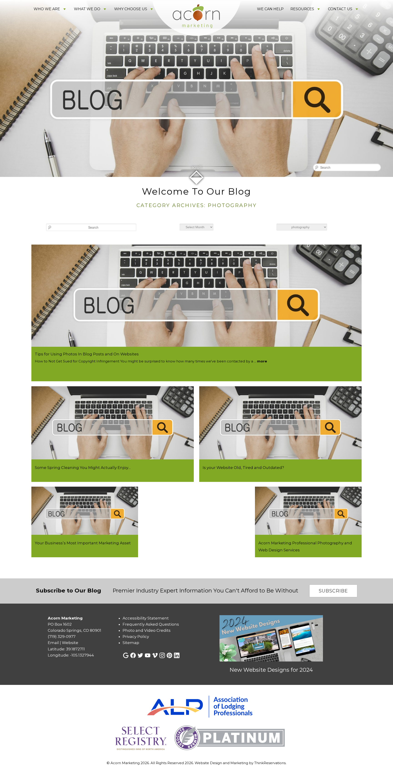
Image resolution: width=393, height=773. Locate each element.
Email (53, 642)
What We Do (87, 9)
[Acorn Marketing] (196, 42)
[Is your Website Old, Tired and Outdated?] (280, 458)
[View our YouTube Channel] (147, 655)
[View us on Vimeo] (155, 655)
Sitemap (131, 642)
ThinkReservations (270, 763)
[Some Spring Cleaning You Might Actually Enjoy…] (112, 458)
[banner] (196, 724)
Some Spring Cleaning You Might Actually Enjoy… (83, 467)
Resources (302, 9)
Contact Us (340, 9)
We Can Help (270, 9)
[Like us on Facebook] (133, 655)
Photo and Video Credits (147, 630)
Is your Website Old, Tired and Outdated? (243, 467)
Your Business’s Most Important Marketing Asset (83, 543)
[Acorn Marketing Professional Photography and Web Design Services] (308, 533)
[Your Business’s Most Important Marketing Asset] (84, 533)
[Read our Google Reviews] (125, 655)
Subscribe (333, 591)
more (262, 361)
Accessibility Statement (146, 618)
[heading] (196, 198)
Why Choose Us (130, 9)
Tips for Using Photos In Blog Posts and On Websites (87, 354)
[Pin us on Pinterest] (169, 655)
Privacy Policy (136, 636)
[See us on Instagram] (162, 655)
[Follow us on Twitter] (140, 655)
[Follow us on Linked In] (176, 655)
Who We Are (47, 9)
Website (70, 642)
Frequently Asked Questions (151, 624)
